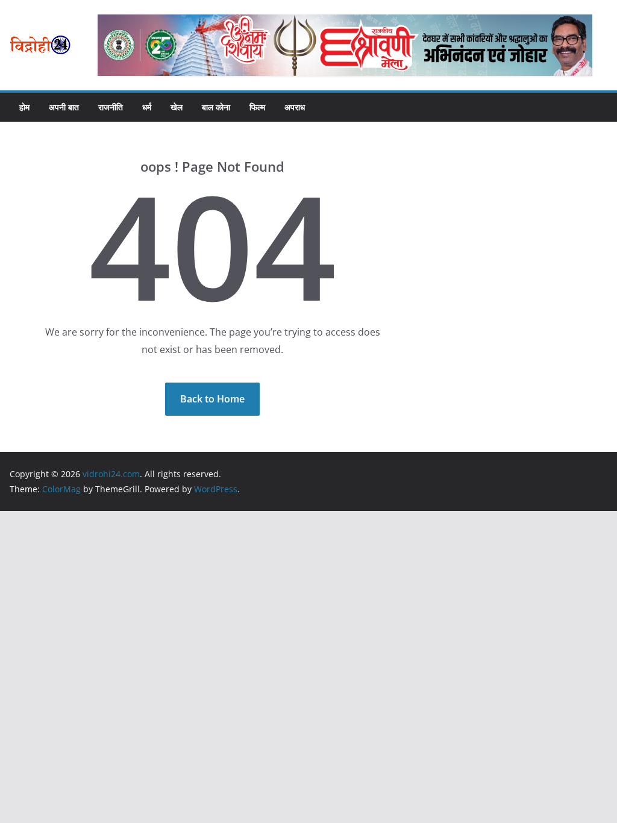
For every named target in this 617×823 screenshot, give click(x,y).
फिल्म (257, 107)
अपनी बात (64, 107)
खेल (177, 107)
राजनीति (110, 107)
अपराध (294, 107)
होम (24, 107)
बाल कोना (216, 107)
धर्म (146, 107)
